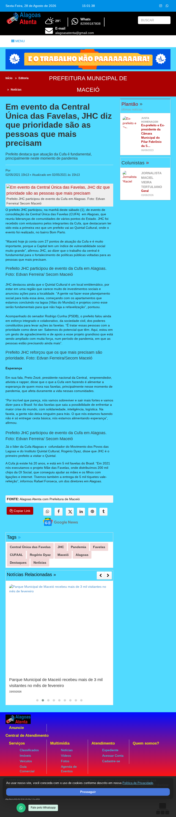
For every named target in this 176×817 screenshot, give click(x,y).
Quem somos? (146, 743)
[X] (70, 512)
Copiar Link (21, 511)
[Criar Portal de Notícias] (162, 808)
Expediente (110, 750)
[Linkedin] (81, 512)
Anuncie (16, 728)
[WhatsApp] (21, 807)
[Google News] (56, 522)
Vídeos (66, 755)
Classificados (29, 750)
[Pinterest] (92, 512)
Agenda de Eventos (69, 769)
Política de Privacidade (137, 783)
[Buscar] (166, 20)
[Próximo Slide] (108, 575)
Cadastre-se (111, 761)
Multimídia (59, 743)
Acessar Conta (113, 755)
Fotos (65, 761)
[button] (37, 700)
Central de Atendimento (27, 735)
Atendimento (103, 743)
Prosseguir (88, 792)
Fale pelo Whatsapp (43, 807)
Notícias (16, 89)
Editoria (24, 78)
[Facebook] (59, 512)
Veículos (26, 761)
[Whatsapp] (167, 5)
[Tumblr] (103, 512)
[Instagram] (160, 5)
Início (9, 78)
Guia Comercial (27, 769)
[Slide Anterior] (100, 575)
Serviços (17, 743)
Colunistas (135, 162)
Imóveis (25, 755)
